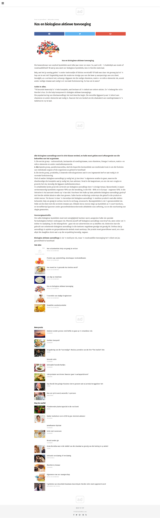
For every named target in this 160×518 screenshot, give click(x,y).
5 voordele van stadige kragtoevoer (59, 296)
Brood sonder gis (53, 440)
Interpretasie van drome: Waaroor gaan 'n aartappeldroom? (67, 374)
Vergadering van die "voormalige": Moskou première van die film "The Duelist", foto (75, 350)
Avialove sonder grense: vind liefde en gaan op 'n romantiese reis (69, 331)
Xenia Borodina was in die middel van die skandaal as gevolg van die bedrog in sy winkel (77, 446)
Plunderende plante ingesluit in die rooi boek (63, 407)
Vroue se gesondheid (40, 19)
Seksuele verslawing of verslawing (59, 456)
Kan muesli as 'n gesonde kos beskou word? (62, 267)
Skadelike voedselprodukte (56, 305)
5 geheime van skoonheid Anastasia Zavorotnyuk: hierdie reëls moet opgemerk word (76, 484)
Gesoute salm (51, 359)
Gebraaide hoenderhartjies (56, 365)
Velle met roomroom (54, 431)
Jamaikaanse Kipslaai (54, 425)
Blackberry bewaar (53, 465)
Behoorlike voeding (53, 19)
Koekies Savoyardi (53, 340)
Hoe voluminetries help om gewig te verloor (62, 249)
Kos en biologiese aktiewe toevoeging (60, 286)
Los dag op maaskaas (54, 277)
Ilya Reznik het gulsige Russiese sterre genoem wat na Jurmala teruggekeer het (75, 384)
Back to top (80, 508)
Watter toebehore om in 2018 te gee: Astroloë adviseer (66, 416)
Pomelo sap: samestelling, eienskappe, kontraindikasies (66, 258)
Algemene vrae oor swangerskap (58, 474)
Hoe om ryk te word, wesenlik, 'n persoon (61, 393)
